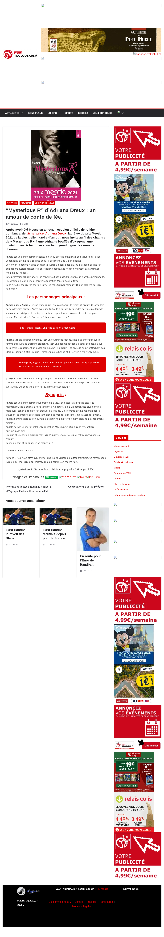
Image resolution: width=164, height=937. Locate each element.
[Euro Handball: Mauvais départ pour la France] (56, 509)
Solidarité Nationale (123, 462)
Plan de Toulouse (122, 484)
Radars (117, 478)
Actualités (12, 113)
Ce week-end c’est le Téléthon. (86, 486)
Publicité (91, 901)
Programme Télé (122, 473)
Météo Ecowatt (121, 446)
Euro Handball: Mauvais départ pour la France (54, 534)
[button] (21, 113)
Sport (69, 113)
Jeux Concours (102, 113)
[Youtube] (131, 911)
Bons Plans (35, 113)
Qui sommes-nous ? (60, 901)
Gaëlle (25, 224)
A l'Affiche (12, 203)
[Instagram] (140, 901)
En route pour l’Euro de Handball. (90, 560)
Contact (78, 901)
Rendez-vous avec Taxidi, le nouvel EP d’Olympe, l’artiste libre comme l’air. (29, 489)
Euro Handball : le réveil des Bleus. (17, 534)
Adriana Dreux (55, 233)
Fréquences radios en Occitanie (130, 495)
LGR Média (101, 889)
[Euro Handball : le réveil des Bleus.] (19, 509)
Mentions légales (82, 906)
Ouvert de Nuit (121, 457)
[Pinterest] (135, 920)
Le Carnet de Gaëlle (44, 203)
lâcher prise (35, 233)
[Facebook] (131, 901)
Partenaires (106, 901)
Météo (117, 467)
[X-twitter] (140, 911)
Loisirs (52, 113)
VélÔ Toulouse (121, 489)
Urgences (118, 451)
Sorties (83, 113)
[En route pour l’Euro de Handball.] (93, 509)
